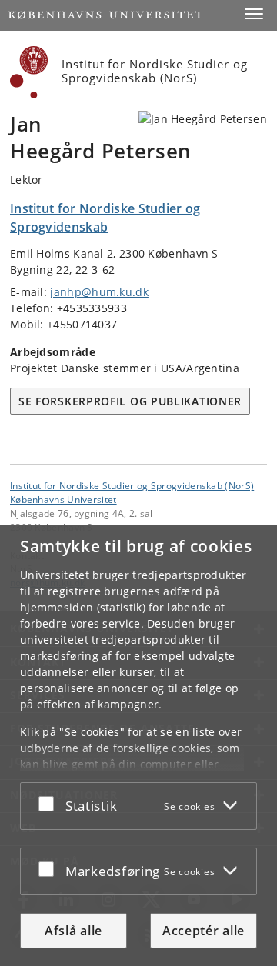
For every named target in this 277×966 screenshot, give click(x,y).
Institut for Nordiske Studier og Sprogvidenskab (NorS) (132, 485)
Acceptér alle (203, 930)
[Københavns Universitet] (29, 72)
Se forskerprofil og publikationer (130, 401)
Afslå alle (73, 930)
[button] (254, 14)
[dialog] (138, 745)
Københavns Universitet (63, 499)
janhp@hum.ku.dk (99, 292)
